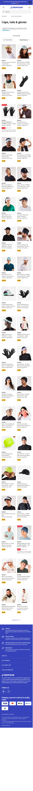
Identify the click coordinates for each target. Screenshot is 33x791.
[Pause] (30, 2)
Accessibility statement (8, 710)
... (8, 16)
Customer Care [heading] (6, 660)
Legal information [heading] (7, 664)
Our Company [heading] (6, 655)
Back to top (15, 620)
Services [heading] (4, 650)
